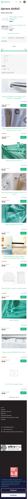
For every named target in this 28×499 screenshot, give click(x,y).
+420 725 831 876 (7, 429)
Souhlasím (13, 495)
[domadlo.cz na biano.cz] (14, 472)
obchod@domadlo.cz (8, 427)
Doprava (3, 409)
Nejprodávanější (20, 38)
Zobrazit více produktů (13, 33)
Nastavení (13, 490)
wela (6, 69)
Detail (23, 105)
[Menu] (24, 1)
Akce (6, 58)
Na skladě (7, 55)
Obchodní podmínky (6, 415)
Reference (3, 413)
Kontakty (3, 419)
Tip (5, 62)
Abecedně (4, 41)
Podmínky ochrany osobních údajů (10, 417)
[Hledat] (16, 1)
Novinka (7, 60)
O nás (2, 407)
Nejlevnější (11, 38)
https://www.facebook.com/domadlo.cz (13, 431)
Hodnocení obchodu (6, 411)
